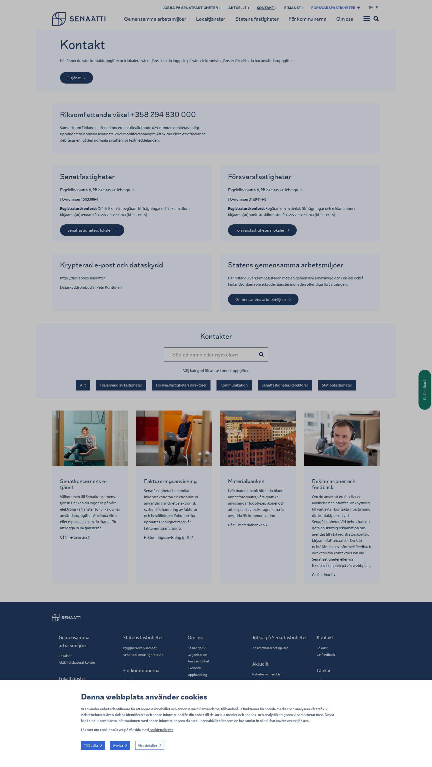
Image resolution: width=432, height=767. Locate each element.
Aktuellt (237, 8)
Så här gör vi (197, 648)
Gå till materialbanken (247, 524)
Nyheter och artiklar (267, 674)
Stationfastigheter (337, 385)
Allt (83, 385)
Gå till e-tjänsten (75, 537)
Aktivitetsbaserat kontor (77, 662)
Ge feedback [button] (424, 389)
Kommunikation (234, 385)
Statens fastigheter (257, 19)
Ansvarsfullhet (198, 661)
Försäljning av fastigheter (121, 385)
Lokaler (322, 648)
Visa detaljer (147, 745)
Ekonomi (194, 668)
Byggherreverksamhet (140, 648)
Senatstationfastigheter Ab (143, 654)
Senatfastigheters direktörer (285, 385)
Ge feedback (324, 574)
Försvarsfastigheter (333, 8)
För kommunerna (307, 19)
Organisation (197, 654)
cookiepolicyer (161, 729)
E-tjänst (293, 8)
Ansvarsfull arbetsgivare (270, 648)
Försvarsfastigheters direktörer (181, 385)
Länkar (324, 670)
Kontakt (266, 8)
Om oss (344, 19)
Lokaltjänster (210, 19)
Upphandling (197, 674)
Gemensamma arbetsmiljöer (155, 19)
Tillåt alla (91, 745)
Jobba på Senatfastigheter (191, 8)
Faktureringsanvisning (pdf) (168, 537)
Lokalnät (65, 655)
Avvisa (118, 745)
